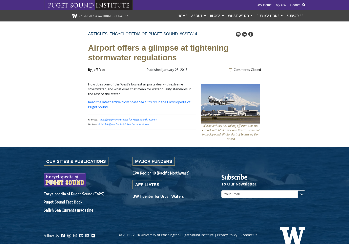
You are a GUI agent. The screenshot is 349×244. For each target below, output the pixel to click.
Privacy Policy (227, 235)
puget (58, 5)
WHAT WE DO (239, 16)
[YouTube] (81, 236)
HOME (182, 16)
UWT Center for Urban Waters (158, 196)
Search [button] (295, 5)
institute (112, 5)
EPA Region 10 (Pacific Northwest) (160, 172)
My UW (281, 5)
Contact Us (249, 235)
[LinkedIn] (87, 236)
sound (82, 5)
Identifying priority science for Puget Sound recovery (128, 119)
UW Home (264, 5)
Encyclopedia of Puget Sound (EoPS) (74, 193)
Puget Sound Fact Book (63, 201)
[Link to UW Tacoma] (100, 16)
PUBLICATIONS (268, 16)
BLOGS (215, 16)
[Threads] (69, 236)
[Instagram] (75, 236)
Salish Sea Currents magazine (68, 209)
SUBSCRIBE (295, 16)
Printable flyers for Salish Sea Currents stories (123, 124)
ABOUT (197, 16)
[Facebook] (63, 236)
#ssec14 (188, 34)
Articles (97, 34)
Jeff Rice (99, 69)
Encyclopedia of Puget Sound (143, 34)
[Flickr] (93, 236)
